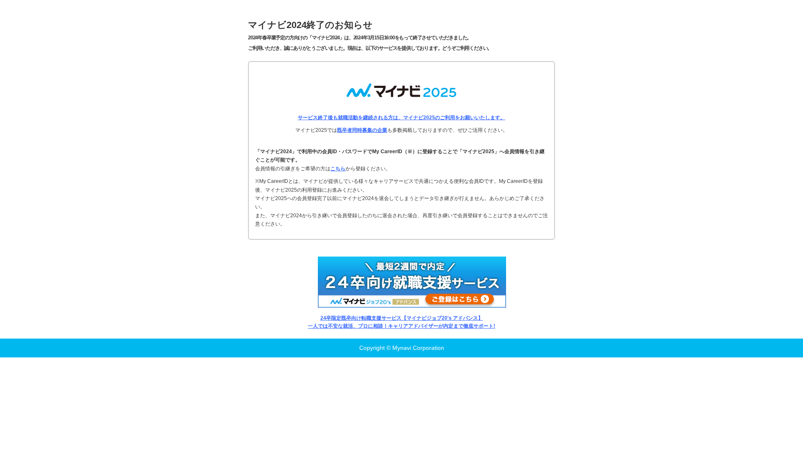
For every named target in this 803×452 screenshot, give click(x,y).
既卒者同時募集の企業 (362, 130)
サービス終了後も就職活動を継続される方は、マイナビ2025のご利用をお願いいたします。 (401, 118)
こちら (337, 169)
